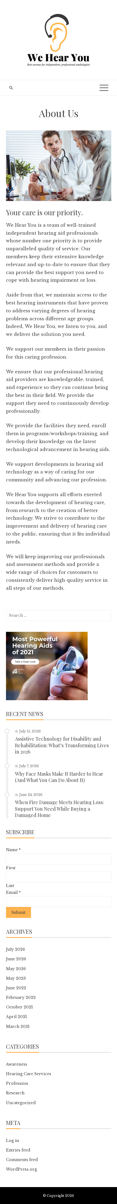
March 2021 (18, 1026)
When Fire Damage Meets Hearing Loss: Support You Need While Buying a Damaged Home (59, 808)
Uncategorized (21, 1102)
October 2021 (19, 1007)
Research (15, 1092)
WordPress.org (21, 1169)
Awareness (16, 1064)
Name (13, 849)
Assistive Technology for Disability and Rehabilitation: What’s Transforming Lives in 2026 (62, 745)
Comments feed (22, 1159)
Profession (17, 1083)
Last (10, 885)
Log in (12, 1140)
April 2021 (16, 1016)
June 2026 (16, 958)
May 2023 (16, 978)
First (11, 867)
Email (13, 892)
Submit (18, 912)
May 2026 (16, 968)
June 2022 (16, 987)
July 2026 (15, 949)
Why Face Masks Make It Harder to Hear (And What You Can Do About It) (59, 776)
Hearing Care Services (28, 1073)
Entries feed (18, 1150)
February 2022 (21, 997)
